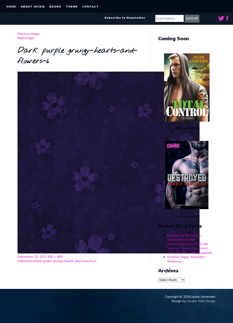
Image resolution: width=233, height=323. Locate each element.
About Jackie (33, 6)
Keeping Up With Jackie (184, 235)
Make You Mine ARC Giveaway (189, 252)
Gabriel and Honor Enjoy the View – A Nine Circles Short (187, 246)
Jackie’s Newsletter (181, 240)
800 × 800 (55, 257)
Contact (90, 6)
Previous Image (28, 34)
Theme (72, 6)
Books (55, 6)
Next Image (26, 38)
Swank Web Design (201, 301)
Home (11, 6)
